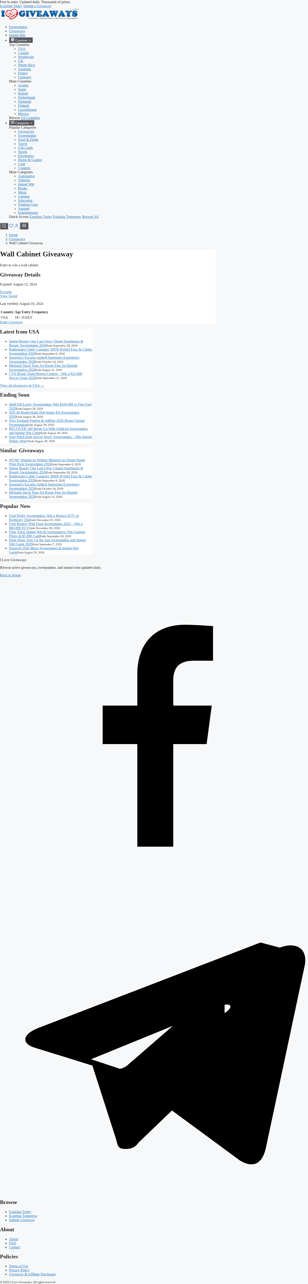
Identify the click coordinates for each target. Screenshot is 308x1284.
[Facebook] (154, 884)
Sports (22, 152)
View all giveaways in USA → (22, 385)
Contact (14, 1247)
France (23, 73)
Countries (21, 40)
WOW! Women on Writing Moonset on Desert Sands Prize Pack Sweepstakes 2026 (47, 462)
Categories (22, 123)
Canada (23, 53)
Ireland (23, 93)
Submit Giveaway (22, 1220)
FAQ (12, 1243)
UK (20, 61)
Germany (24, 77)
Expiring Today (11, 6)
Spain (22, 89)
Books (22, 188)
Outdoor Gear (28, 204)
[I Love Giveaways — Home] (39, 19)
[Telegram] (154, 1193)
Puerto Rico (26, 65)
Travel (22, 144)
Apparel (24, 208)
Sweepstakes (18, 27)
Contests (24, 168)
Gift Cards (25, 148)
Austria (23, 85)
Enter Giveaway (11, 322)
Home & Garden (30, 160)
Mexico (23, 114)
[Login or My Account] (17, 227)
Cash (21, 164)
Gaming (24, 196)
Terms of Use (18, 1266)
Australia (24, 69)
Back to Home (10, 575)
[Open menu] (24, 225)
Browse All (90, 217)
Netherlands (26, 97)
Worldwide (26, 57)
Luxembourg (27, 110)
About (13, 1239)
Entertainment (28, 213)
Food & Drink (28, 140)
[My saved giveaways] (11, 227)
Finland (23, 105)
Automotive (26, 176)
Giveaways (17, 31)
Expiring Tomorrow (67, 217)
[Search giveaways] (4, 226)
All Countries (30, 118)
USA (21, 49)
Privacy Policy (19, 1270)
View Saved (8, 296)
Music (22, 192)
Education (25, 200)
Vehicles (24, 180)
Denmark (24, 101)
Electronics (26, 156)
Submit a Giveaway (37, 6)
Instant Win (17, 35)
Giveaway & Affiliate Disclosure (32, 1274)
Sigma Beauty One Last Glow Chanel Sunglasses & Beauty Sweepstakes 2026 (46, 343)
